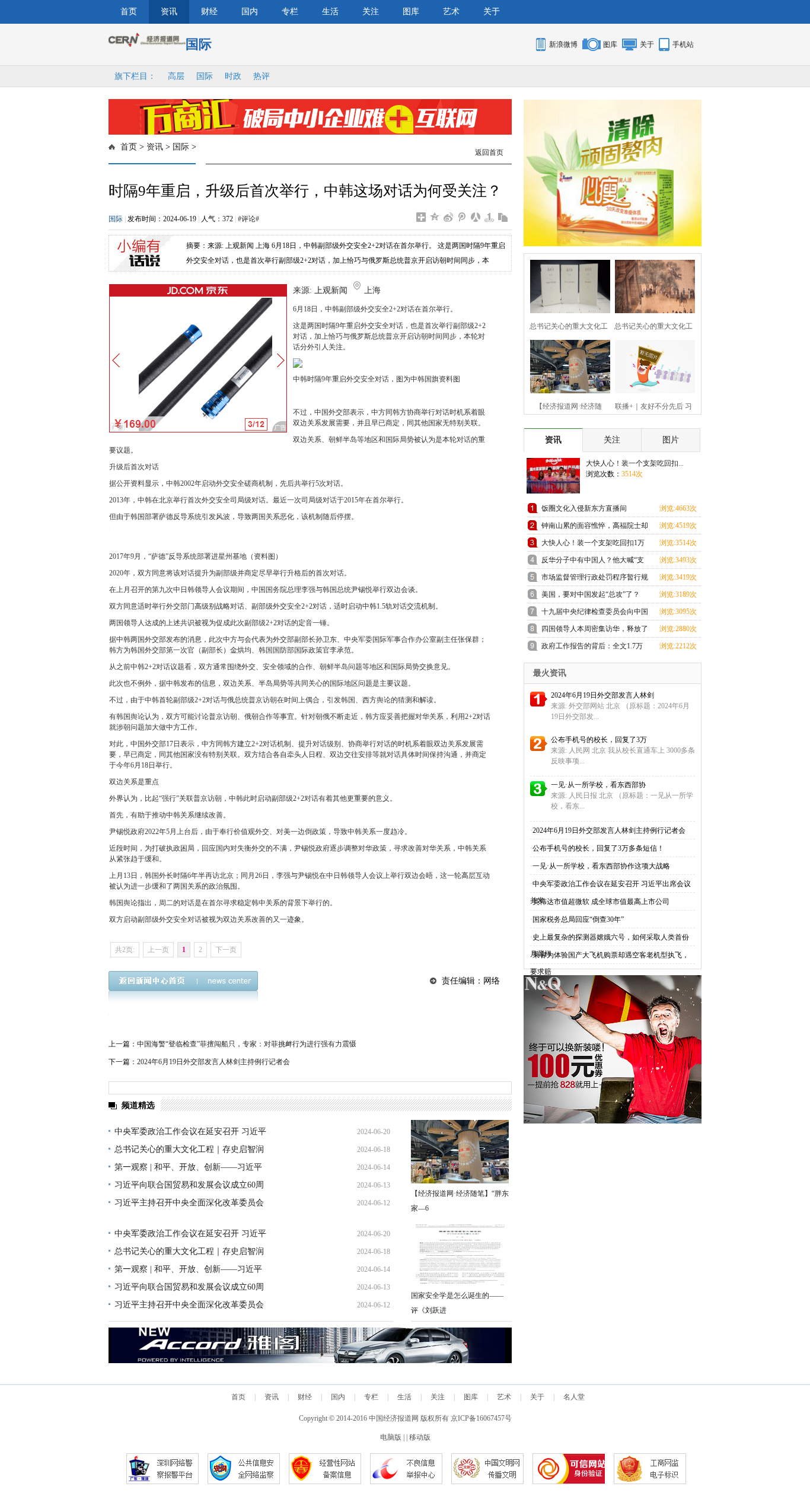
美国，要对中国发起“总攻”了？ (590, 594)
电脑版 (390, 1437)
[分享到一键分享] (489, 217)
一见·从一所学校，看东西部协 (598, 785)
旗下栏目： (135, 76)
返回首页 (489, 152)
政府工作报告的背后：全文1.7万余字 (592, 648)
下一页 (226, 950)
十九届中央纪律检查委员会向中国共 (594, 613)
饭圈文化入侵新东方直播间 (584, 508)
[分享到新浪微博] (449, 217)
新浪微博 (563, 44)
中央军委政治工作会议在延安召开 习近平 (190, 1131)
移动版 (419, 1437)
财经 (209, 11)
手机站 (683, 44)
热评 (261, 76)
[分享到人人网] (476, 217)
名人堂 (574, 1397)
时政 (233, 76)
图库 (411, 11)
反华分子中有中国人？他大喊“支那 (592, 562)
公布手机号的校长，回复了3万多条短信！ (598, 848)
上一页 (158, 950)
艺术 (451, 11)
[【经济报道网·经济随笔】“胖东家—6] (460, 1151)
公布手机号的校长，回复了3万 (599, 740)
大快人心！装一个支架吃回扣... (635, 463)
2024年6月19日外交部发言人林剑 (602, 695)
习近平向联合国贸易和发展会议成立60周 (189, 1184)
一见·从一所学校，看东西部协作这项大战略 (601, 866)
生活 (330, 11)
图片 (670, 439)
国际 (204, 76)
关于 (491, 11)
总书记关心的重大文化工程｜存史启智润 (189, 1149)
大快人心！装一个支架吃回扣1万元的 (593, 545)
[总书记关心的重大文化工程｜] (566, 285)
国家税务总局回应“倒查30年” (578, 919)
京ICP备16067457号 (481, 1418)
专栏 (290, 11)
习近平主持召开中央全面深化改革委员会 (189, 1202)
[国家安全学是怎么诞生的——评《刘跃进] (460, 1253)
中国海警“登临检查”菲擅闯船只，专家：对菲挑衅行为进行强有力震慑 (246, 1044)
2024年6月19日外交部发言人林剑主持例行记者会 (213, 1062)
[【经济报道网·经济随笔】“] (566, 365)
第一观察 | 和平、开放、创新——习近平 (188, 1167)
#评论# (248, 219)
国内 (249, 11)
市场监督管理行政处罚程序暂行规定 (594, 579)
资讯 (169, 11)
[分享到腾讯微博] (462, 217)
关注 (370, 11)
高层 (176, 76)
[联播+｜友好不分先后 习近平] (651, 365)
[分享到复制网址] (503, 217)
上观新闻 (330, 290)
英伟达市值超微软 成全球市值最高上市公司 (600, 901)
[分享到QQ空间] (435, 217)
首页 (128, 11)
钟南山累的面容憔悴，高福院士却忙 (594, 527)
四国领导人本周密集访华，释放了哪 (594, 631)
